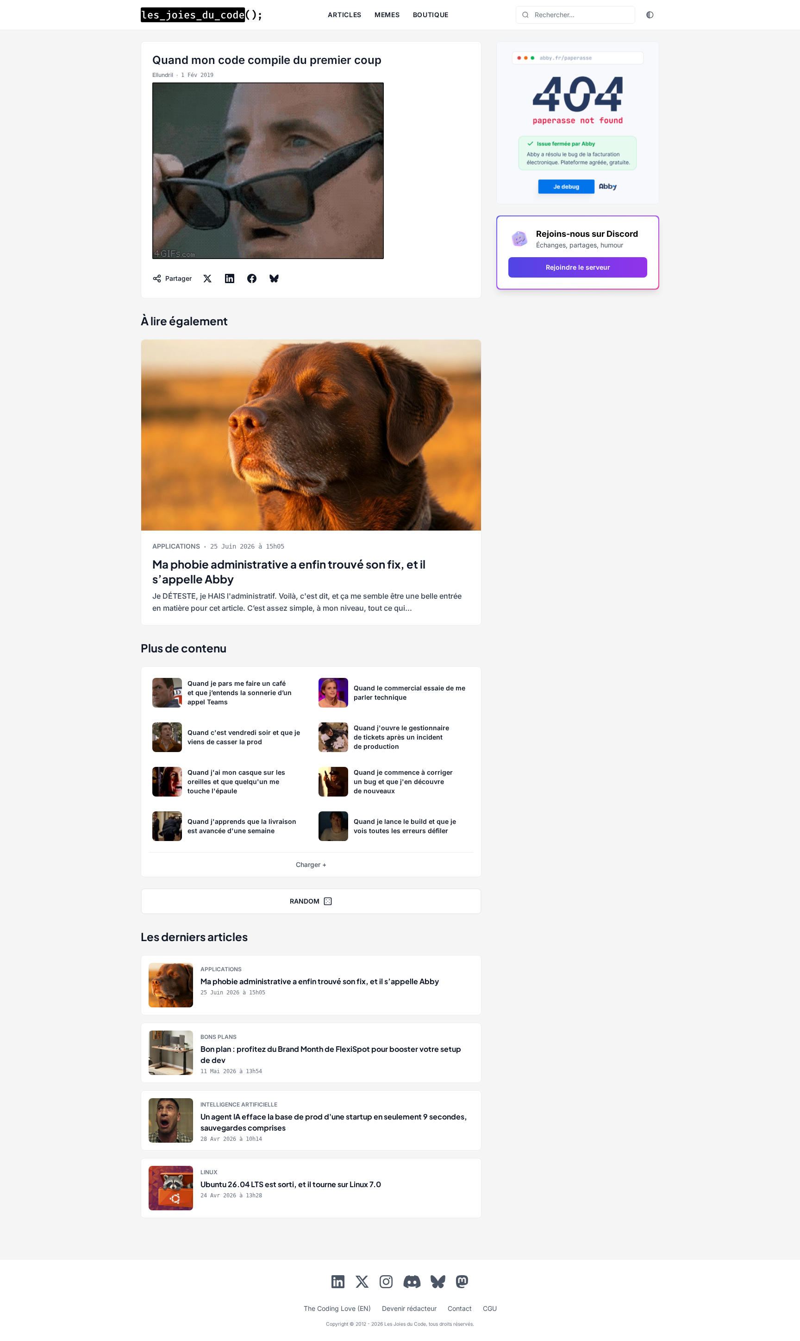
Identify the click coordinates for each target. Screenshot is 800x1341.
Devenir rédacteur (409, 1308)
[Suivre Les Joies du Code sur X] (362, 1283)
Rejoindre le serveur (578, 267)
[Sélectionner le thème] (650, 15)
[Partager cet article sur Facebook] (252, 278)
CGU (490, 1308)
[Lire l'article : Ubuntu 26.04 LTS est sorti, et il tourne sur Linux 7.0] (311, 1188)
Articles (345, 15)
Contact (460, 1308)
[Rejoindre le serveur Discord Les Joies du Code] (412, 1281)
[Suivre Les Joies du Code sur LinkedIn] (338, 1283)
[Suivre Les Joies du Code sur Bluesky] (438, 1283)
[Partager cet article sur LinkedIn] (229, 278)
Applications (176, 546)
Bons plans (218, 1036)
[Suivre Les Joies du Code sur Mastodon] (462, 1283)
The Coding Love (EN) (337, 1308)
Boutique (431, 15)
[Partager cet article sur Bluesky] (274, 278)
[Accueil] (201, 14)
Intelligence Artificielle (238, 1104)
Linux (209, 1172)
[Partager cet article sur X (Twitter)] (207, 278)
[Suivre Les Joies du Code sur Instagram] (386, 1283)
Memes (387, 15)
